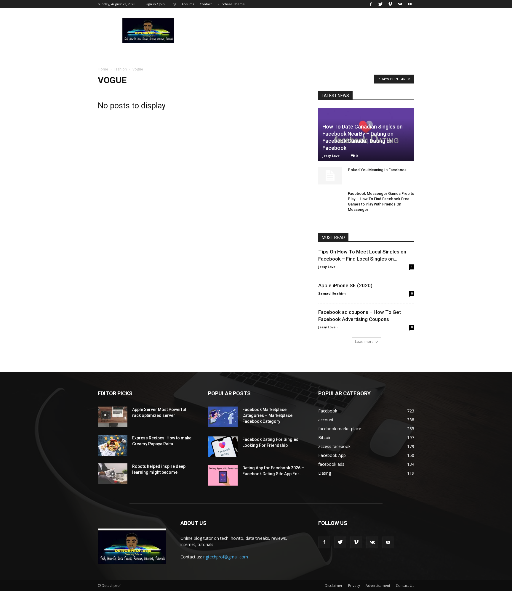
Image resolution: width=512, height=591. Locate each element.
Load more (364, 341)
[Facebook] (370, 4)
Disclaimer (334, 585)
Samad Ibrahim (331, 293)
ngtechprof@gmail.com (225, 557)
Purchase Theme (231, 4)
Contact (206, 4)
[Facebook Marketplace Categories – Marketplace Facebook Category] (223, 417)
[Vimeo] (390, 4)
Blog (172, 4)
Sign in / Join (155, 4)
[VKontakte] (400, 4)
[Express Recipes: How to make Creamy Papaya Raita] (112, 445)
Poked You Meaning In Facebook (377, 170)
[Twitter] (380, 4)
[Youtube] (409, 4)
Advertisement (378, 585)
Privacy (354, 585)
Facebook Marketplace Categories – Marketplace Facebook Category (267, 415)
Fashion (120, 69)
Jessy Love (331, 155)
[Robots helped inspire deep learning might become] (112, 473)
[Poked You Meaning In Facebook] (330, 175)
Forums (188, 4)
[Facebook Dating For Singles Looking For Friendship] (223, 446)
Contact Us (405, 585)
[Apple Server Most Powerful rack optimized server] (112, 417)
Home (103, 69)
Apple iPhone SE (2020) (345, 285)
